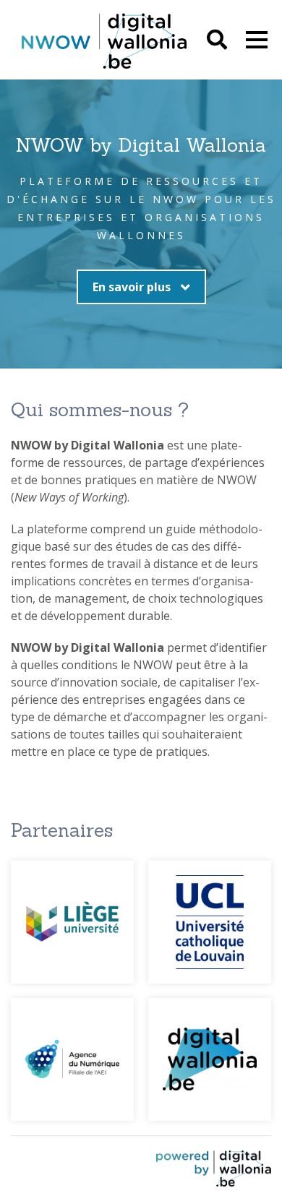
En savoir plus (133, 287)
